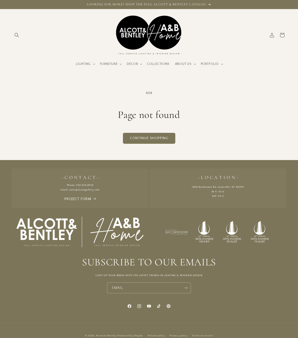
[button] (17, 35)
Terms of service (202, 335)
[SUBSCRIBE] (185, 287)
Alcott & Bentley (106, 335)
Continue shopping (149, 138)
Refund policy (156, 335)
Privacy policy (178, 335)
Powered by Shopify (130, 335)
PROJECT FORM (77, 199)
